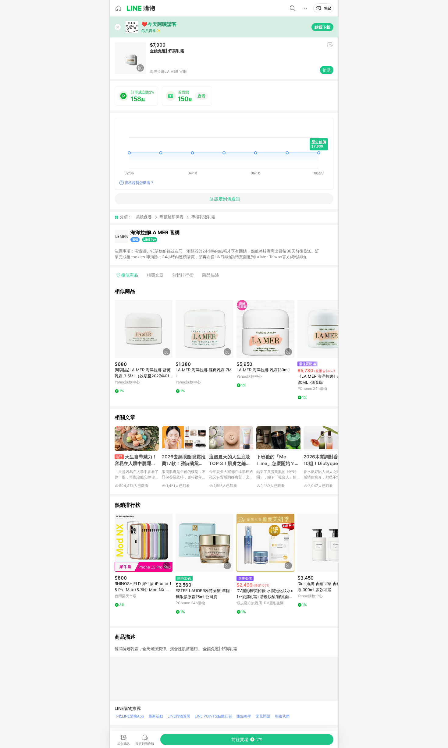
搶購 (327, 70)
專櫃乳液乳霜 (203, 217)
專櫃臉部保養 (171, 216)
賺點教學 (243, 716)
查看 (201, 96)
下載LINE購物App (129, 716)
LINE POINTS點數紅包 (213, 716)
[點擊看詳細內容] (143, 329)
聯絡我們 (282, 716)
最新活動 (155, 716)
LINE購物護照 (179, 716)
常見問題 (263, 716)
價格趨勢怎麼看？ (139, 182)
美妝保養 (144, 216)
